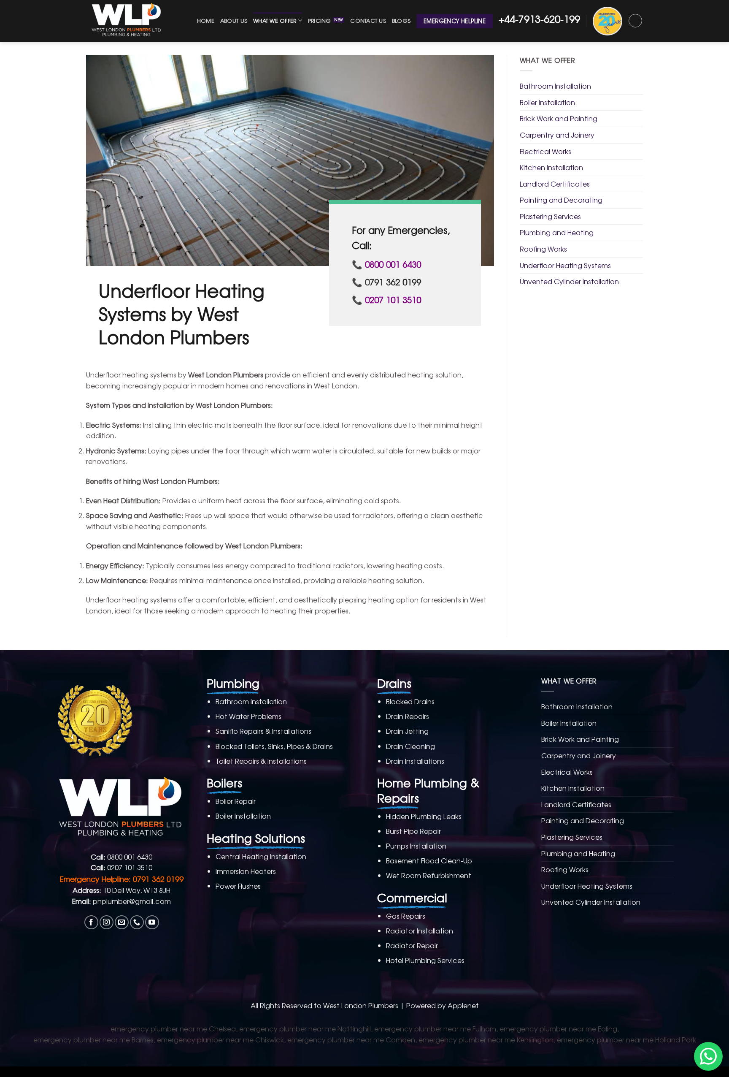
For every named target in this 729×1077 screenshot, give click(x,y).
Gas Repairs (405, 916)
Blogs (401, 20)
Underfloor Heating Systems (565, 265)
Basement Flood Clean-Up (429, 860)
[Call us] (137, 922)
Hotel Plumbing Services (425, 960)
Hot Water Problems (248, 716)
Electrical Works (545, 151)
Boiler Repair (236, 801)
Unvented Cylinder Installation (569, 281)
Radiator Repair (412, 945)
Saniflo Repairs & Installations (263, 731)
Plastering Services (550, 216)
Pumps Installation (416, 846)
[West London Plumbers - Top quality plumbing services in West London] (128, 21)
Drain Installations (415, 761)
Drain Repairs (407, 716)
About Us (233, 20)
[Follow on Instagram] (106, 922)
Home (205, 20)
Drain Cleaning (410, 746)
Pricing (319, 20)
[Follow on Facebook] (91, 922)
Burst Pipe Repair (413, 831)
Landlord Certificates (555, 184)
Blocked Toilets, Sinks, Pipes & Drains (274, 746)
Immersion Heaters (246, 871)
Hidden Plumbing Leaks (424, 816)
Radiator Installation (419, 930)
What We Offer (274, 20)
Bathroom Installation (555, 86)
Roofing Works (543, 249)
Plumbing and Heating (557, 232)
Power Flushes (238, 886)
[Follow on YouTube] (152, 922)
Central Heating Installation (261, 856)
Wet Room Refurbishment (428, 875)
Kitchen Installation (551, 167)
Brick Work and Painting (558, 118)
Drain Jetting (407, 731)
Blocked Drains (410, 701)
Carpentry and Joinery (557, 135)
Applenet (463, 1005)
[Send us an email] (122, 922)
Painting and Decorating (561, 200)
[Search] (635, 20)
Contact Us (368, 20)
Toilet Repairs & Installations (261, 761)
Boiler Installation (547, 102)
